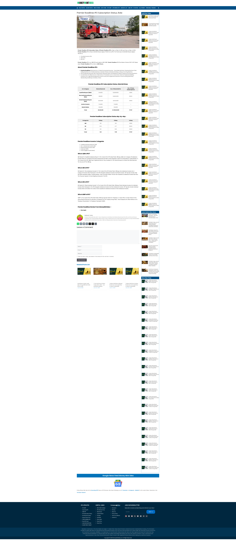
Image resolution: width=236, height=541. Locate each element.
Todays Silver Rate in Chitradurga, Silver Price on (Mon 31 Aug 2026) (153, 436)
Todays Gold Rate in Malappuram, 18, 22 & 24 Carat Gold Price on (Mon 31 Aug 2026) (154, 134)
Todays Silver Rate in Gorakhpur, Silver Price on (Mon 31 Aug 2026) (154, 289)
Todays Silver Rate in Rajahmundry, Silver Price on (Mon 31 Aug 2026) (154, 467)
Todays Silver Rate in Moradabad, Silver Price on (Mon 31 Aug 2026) (153, 320)
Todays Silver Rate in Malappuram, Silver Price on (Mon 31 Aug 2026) (154, 351)
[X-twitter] (93, 224)
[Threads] (90, 224)
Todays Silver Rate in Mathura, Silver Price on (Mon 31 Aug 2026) (153, 297)
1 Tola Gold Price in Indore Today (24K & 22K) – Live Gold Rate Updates (99, 285)
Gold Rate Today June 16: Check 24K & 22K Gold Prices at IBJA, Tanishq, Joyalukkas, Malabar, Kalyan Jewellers (154, 263)
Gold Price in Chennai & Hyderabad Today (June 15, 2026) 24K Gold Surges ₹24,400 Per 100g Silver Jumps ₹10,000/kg (154, 271)
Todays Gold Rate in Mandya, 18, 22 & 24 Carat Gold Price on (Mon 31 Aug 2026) (154, 197)
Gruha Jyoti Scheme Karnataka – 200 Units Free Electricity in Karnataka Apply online (153, 216)
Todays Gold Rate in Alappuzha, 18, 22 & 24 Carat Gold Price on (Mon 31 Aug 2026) (154, 158)
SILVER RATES (89, 7)
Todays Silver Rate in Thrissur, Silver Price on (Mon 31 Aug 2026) (153, 452)
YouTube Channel (81, 492)
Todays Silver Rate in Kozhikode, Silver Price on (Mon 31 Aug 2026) (154, 343)
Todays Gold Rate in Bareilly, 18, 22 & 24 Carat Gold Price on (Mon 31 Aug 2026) (154, 64)
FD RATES (135, 7)
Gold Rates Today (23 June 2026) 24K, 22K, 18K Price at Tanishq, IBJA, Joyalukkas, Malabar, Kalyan (153, 232)
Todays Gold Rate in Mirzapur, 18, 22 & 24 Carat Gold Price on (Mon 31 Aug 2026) (154, 95)
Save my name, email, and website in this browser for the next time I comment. (96, 256)
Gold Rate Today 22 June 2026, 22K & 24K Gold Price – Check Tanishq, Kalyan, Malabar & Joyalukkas (154, 240)
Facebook (125, 490)
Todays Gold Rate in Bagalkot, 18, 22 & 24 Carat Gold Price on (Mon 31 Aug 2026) (154, 205)
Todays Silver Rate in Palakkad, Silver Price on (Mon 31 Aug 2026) (153, 359)
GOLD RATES (82, 7)
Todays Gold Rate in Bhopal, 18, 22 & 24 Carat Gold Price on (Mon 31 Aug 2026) (116, 285)
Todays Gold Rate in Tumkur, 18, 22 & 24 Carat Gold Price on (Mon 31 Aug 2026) (154, 173)
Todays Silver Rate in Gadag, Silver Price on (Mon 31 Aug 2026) (153, 428)
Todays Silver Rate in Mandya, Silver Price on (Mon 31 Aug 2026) (153, 413)
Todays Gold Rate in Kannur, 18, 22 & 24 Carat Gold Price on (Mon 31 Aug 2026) (154, 119)
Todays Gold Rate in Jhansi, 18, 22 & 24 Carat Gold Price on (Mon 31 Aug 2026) (153, 88)
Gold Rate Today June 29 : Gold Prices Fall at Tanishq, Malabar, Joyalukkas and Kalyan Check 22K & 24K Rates (154, 224)
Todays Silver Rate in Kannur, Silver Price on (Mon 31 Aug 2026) (153, 335)
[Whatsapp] (78, 224)
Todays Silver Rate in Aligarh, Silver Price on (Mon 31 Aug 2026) (153, 328)
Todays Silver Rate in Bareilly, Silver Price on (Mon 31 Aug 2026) (153, 281)
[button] (159, 8)
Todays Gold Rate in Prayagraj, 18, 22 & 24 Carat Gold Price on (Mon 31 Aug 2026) (154, 56)
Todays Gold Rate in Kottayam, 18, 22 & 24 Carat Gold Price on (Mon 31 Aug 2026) (154, 150)
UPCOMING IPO (116, 7)
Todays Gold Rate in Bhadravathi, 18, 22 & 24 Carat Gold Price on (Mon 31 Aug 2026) (154, 189)
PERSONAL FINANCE (151, 7)
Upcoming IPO (94, 490)
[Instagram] (96, 224)
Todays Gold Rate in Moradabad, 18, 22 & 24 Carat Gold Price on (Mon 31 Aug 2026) (154, 103)
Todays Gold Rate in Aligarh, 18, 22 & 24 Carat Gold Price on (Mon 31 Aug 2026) (154, 111)
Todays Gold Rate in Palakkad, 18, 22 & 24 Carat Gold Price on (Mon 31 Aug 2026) (154, 142)
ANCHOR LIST (124, 7)
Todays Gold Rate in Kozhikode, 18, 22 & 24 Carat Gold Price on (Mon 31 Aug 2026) (154, 127)
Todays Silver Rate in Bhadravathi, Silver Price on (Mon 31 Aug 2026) (153, 405)
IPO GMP (109, 7)
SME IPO (130, 7)
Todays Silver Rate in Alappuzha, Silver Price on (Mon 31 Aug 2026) (154, 374)
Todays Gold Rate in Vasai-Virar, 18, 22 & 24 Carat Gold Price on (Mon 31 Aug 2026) (154, 48)
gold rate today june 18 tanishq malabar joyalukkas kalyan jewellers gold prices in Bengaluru (153, 248)
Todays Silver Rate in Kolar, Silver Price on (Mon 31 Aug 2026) (154, 397)
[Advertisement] (118, 523)
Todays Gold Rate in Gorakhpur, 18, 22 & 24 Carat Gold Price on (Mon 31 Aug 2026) (154, 72)
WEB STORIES (97, 7)
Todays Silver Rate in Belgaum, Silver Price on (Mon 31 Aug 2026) (153, 459)
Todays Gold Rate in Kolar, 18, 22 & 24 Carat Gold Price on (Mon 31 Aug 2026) (153, 181)
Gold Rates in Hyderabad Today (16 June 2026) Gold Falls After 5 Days (154, 254)
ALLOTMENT (142, 7)
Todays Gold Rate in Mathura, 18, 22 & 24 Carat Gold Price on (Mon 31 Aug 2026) (154, 80)
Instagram (131, 490)
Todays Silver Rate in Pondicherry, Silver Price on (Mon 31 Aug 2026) (153, 444)
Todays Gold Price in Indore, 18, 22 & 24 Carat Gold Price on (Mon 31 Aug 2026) (132, 285)
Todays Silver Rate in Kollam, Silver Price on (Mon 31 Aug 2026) (153, 382)
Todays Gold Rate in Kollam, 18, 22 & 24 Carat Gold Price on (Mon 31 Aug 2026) (154, 166)
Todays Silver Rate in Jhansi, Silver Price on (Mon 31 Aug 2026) (153, 304)
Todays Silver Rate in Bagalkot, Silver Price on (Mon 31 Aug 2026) (153, 421)
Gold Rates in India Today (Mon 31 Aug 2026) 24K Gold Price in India (83, 285)
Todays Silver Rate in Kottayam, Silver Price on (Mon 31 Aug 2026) (154, 366)
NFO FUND (103, 7)
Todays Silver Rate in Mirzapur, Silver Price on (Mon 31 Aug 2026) (153, 312)
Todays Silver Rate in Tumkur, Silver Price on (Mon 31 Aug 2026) (153, 390)
